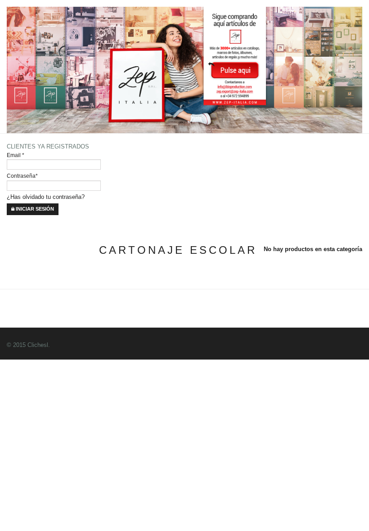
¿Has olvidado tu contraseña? (46, 197)
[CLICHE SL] (166, 161)
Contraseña (22, 176)
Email (15, 155)
